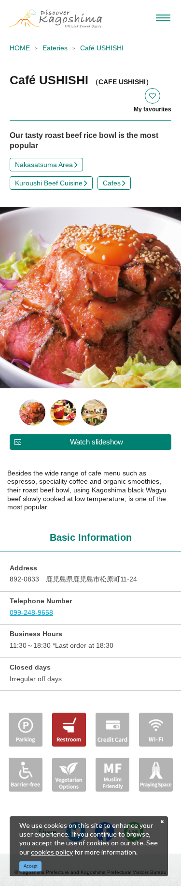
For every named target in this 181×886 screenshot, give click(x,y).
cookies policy (52, 852)
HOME (20, 48)
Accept (31, 866)
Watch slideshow (96, 442)
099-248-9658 (31, 612)
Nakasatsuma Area (44, 164)
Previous (17, 298)
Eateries (55, 48)
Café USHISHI (102, 48)
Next (164, 298)
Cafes (112, 183)
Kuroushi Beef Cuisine (49, 183)
